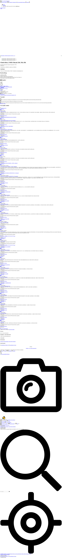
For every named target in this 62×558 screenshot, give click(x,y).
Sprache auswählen (4, 423)
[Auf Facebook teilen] (1, 87)
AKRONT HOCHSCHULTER (5, 195)
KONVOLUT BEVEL (3, 148)
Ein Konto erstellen (11, 329)
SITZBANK (2, 322)
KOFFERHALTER (3, 313)
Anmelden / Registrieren (12, 2)
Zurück (2, 7)
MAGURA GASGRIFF (3, 277)
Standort (27, 2)
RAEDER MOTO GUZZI (4, 204)
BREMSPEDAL (2, 304)
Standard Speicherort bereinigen (5, 554)
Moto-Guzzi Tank (2, 231)
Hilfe (17, 423)
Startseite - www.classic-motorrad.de (31, 348)
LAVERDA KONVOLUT (4, 213)
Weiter (4, 7)
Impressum (1, 341)
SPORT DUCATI (3, 111)
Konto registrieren (8, 422)
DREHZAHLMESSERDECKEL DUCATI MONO (8, 120)
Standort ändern (12, 423)
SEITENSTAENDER (3, 295)
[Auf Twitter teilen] (2, 87)
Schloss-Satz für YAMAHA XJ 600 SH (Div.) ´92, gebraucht (9, 176)
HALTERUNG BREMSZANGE (5, 286)
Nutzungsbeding (6, 341)
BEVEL (1, 157)
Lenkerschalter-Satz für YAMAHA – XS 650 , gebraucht (8, 166)
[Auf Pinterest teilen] (3, 87)
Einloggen (3, 422)
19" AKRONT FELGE (3, 186)
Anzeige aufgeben (4, 2)
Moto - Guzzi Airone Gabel (4, 222)
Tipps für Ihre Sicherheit (12, 341)
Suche (9, 421)
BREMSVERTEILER (3, 139)
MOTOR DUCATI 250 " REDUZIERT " (6, 129)
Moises (1, 90)
